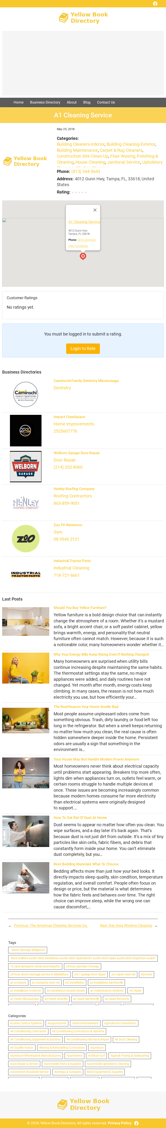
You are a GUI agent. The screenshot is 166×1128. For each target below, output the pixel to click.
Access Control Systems (26, 1023)
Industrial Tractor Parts (72, 561)
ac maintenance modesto (107, 990)
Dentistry (62, 387)
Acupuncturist (57, 1023)
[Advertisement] (83, 65)
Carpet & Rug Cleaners (121, 150)
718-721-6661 (67, 575)
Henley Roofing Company (74, 489)
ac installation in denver (25, 990)
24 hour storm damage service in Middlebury (39, 974)
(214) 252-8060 (68, 467)
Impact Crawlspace (69, 417)
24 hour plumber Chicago (82, 966)
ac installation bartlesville (106, 982)
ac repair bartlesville (86, 998)
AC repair (135, 990)
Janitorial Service (123, 162)
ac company (18, 982)
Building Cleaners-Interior (81, 144)
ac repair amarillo (56, 998)
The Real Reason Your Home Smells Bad (86, 707)
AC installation (75, 982)
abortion (146, 974)
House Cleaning (90, 162)
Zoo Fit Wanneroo (68, 525)
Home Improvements (74, 424)
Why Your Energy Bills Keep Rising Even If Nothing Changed (101, 654)
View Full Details (78, 246)
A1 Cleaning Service (84, 222)
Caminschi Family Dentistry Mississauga (86, 381)
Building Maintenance (77, 150)
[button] (83, 257)
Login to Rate (83, 348)
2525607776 (65, 431)
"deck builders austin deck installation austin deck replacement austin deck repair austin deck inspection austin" (83, 958)
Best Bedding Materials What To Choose (86, 864)
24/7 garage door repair (90, 974)
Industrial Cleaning (71, 568)
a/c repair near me (123, 974)
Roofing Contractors (73, 496)
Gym (58, 532)
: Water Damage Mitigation (27, 950)
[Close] (95, 210)
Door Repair (65, 460)
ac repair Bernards (117, 998)
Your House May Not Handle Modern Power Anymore (96, 759)
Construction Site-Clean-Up (82, 156)
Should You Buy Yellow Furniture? (80, 608)
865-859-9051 (67, 503)
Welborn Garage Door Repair (77, 453)
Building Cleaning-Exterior (131, 144)
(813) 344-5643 (85, 171)
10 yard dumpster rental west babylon (35, 966)
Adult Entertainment (85, 1023)
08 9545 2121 (66, 539)
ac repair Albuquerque (24, 998)
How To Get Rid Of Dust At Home (80, 818)
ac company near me (45, 982)
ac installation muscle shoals (66, 990)
